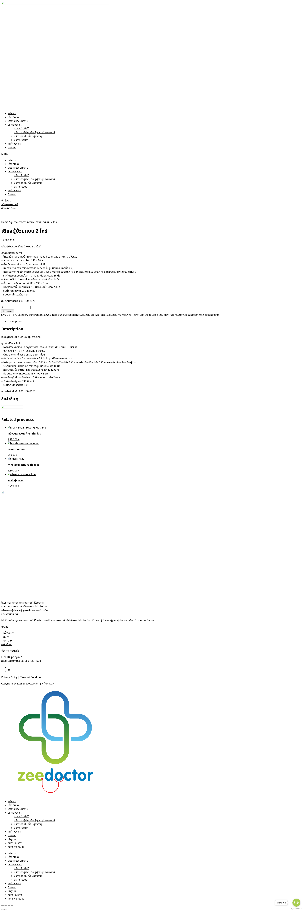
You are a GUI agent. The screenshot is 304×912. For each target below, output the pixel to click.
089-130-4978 (33, 661)
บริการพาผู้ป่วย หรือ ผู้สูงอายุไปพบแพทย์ (34, 132)
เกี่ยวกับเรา (13, 117)
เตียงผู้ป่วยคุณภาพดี (174, 315)
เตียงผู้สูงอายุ (212, 315)
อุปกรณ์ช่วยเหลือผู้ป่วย (69, 315)
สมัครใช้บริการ (15, 843)
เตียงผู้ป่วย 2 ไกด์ (153, 315)
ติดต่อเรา (12, 147)
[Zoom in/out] (12, 905)
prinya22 (16, 657)
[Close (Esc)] (2, 905)
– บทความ (6, 641)
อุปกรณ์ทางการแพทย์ (21, 222)
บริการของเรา (15, 125)
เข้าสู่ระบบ (12, 839)
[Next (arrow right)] (5, 909)
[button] (152, 154)
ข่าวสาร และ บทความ (18, 121)
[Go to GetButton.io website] (296, 909)
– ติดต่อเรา (6, 644)
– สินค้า (5, 637)
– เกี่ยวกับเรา (7, 633)
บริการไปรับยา (21, 140)
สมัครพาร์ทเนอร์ (16, 847)
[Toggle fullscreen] (9, 905)
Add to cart (8, 311)
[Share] (5, 905)
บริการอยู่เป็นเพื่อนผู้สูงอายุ (28, 136)
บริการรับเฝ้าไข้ (21, 129)
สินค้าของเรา (14, 144)
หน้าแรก (12, 113)
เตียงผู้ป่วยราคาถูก (194, 315)
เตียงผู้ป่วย (138, 315)
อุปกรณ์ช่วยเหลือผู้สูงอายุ (95, 315)
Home (4, 222)
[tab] (155, 321)
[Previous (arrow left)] (2, 909)
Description (15, 321)
